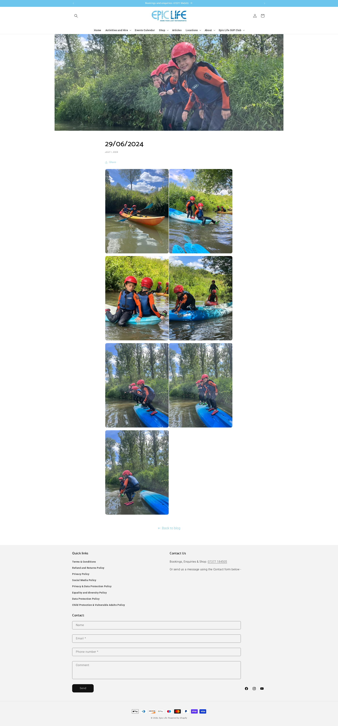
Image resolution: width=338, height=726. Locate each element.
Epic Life (163, 718)
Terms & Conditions (84, 561)
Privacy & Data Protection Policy (91, 586)
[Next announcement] (264, 3)
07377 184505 (217, 561)
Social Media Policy (84, 580)
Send (83, 688)
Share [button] (112, 162)
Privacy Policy (80, 574)
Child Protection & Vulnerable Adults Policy (98, 605)
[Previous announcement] (73, 3)
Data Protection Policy (85, 598)
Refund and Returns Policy (88, 567)
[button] (76, 16)
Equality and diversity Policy (89, 592)
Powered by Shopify (177, 718)
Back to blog (171, 528)
